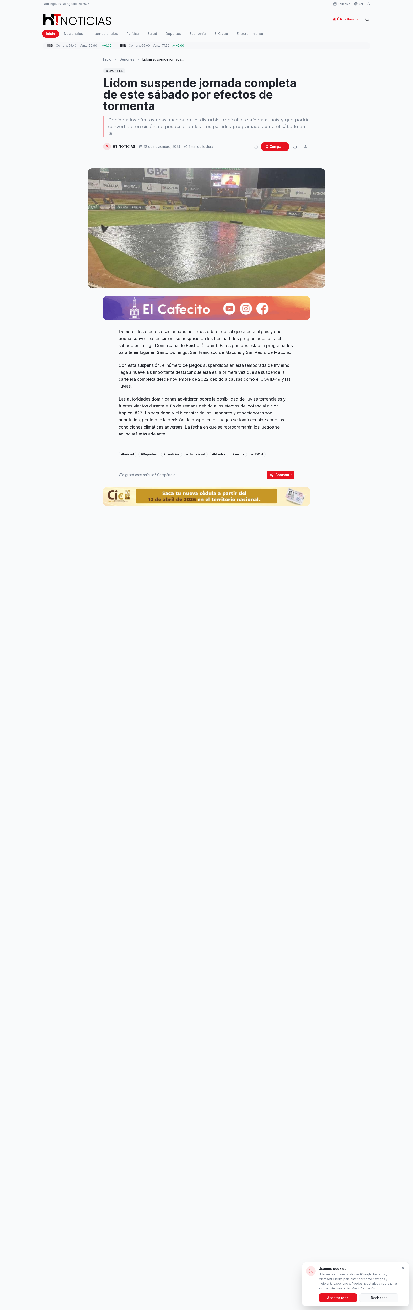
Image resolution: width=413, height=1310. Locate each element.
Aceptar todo (338, 1298)
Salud (152, 34)
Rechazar (379, 1298)
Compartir (278, 146)
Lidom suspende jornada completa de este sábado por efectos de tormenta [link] (166, 59)
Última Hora (345, 19)
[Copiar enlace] (255, 146)
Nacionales (73, 34)
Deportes (173, 34)
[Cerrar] (403, 1268)
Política (132, 34)
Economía (198, 34)
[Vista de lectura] (305, 146)
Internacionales (105, 34)
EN (361, 4)
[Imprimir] (295, 146)
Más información (363, 1288)
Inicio (50, 34)
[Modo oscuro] (368, 4)
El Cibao (221, 34)
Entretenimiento (250, 34)
